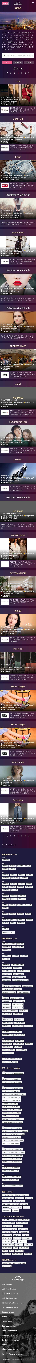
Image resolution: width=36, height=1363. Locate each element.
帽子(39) (14, 1241)
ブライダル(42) (6, 1253)
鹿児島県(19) (21, 922)
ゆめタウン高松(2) (19, 1034)
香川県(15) (12, 913)
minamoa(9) (28, 1025)
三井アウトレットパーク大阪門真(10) (12, 1161)
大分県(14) (5, 922)
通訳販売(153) (6, 1210)
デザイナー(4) (19, 1198)
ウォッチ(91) (16, 1238)
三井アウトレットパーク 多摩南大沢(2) (12, 1088)
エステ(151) (17, 1235)
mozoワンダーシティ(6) (9, 992)
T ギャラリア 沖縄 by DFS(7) (10, 1062)
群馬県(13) (21, 874)
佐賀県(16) (14, 919)
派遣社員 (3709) (7, 1263)
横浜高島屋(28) (6, 977)
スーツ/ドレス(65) (18, 1226)
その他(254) (15, 1210)
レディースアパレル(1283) (9, 1220)
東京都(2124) (14, 878)
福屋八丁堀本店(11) (8, 1022)
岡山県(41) (20, 905)
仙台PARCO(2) (6, 955)
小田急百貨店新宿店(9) (17, 965)
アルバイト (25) (7, 1266)
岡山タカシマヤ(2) (7, 1019)
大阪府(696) (22, 895)
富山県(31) (13, 883)
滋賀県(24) (5, 895)
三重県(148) (14, 890)
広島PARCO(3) (6, 1025)
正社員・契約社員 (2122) (19, 1263)
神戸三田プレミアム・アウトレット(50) (12, 1155)
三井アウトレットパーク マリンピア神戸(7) (13, 1152)
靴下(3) (11, 1250)
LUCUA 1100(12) (7, 1013)
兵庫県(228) (6, 899)
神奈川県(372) (23, 878)
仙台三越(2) (15, 955)
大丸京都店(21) (6, 1004)
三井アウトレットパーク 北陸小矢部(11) (13, 1140)
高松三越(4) (6, 1031)
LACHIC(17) (18, 989)
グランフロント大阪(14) (17, 998)
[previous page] (7, 73)
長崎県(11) (21, 919)
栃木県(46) (13, 874)
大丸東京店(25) (18, 968)
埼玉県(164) (29, 874)
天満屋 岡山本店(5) (19, 1022)
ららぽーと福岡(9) (21, 1050)
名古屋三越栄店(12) (8, 989)
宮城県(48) (20, 865)
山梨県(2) (5, 887)
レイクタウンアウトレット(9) (10, 1103)
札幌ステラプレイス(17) (9, 943)
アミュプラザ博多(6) (8, 1053)
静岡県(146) (29, 887)
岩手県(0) (12, 865)
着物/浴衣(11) (19, 1250)
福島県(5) (12, 869)
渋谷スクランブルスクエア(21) (20, 980)
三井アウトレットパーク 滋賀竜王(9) (12, 1158)
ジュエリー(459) (7, 1238)
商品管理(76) (15, 1204)
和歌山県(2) (22, 899)
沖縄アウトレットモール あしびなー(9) (12, 1185)
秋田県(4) (27, 865)
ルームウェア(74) (24, 1247)
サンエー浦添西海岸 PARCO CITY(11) (12, 1059)
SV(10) (11, 1198)
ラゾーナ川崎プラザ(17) (19, 977)
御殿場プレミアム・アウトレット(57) (12, 1128)
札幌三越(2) (20, 943)
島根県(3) (12, 905)
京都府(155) (14, 895)
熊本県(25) (29, 919)
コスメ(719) (14, 1232)
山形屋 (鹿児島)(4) (7, 1046)
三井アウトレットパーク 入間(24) (11, 1106)
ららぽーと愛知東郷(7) (23, 992)
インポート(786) (7, 1226)
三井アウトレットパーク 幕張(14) (11, 1091)
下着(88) (5, 1250)
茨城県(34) (5, 874)
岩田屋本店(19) (19, 1040)
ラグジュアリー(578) (22, 1223)
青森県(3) (5, 865)
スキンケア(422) (24, 1232)
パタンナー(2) (29, 1198)
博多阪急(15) (29, 1043)
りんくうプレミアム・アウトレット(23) (12, 1149)
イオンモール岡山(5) (17, 1025)
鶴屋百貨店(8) (17, 1046)
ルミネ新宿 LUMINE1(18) (9, 971)
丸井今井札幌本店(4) (18, 947)
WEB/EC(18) (27, 1207)
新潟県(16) (5, 883)
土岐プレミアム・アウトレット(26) (11, 1137)
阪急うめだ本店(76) (18, 1004)
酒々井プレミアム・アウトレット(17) (12, 1110)
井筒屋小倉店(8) (7, 1043)
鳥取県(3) (5, 905)
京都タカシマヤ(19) (18, 1007)
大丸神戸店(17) (23, 1010)
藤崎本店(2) (6, 959)
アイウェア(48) (22, 1241)
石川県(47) (21, 883)
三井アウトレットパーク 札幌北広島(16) (13, 1073)
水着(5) (15, 1247)
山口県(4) (5, 908)
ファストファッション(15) (9, 1229)
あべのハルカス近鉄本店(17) (10, 1010)
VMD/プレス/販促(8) (19, 1201)
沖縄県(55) (5, 928)
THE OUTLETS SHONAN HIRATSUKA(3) (12, 1122)
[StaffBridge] (18, 3)
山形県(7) (5, 869)
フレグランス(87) (7, 1235)
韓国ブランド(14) (22, 1229)
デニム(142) (6, 1232)
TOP (3, 845)
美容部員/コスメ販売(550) (21, 1195)
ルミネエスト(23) (7, 974)
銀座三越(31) (6, 965)
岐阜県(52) (20, 887)
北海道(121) (6, 860)
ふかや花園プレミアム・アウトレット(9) (13, 1119)
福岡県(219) (6, 919)
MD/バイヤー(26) (7, 1201)
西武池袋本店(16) (7, 968)
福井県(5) (28, 883)
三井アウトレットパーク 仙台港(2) (11, 1079)
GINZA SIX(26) (6, 980)
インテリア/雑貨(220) (8, 1244)
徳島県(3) (5, 913)
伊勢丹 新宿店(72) (18, 974)
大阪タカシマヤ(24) (19, 1001)
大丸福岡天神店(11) (18, 1043)
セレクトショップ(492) (8, 1223)
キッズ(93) (25, 1235)
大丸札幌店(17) (6, 947)
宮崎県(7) (13, 922)
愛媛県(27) (20, 913)
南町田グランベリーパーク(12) (10, 1116)
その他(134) (28, 1253)
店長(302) (5, 1198)
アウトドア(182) (7, 1247)
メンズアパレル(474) (23, 1220)
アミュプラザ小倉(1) (8, 1040)
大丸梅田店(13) (6, 1007)
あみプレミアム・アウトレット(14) (11, 1113)
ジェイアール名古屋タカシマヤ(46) (11, 986)
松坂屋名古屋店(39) (27, 986)
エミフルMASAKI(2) (8, 1034)
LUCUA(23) (5, 998)
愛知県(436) (6, 890)
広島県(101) (28, 905)
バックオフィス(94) (16, 1207)
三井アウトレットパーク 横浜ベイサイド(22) (14, 1094)
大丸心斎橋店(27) (7, 1001)
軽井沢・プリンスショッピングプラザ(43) (13, 1134)
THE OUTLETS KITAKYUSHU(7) (10, 1179)
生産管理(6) (24, 1204)
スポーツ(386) (28, 1244)
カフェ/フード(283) (17, 1253)
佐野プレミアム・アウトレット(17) (11, 1100)
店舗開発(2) (6, 1207)
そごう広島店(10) (18, 1019)
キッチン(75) (19, 1244)
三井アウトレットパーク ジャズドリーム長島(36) (15, 1131)
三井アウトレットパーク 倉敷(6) (11, 1167)
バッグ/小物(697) (26, 1238)
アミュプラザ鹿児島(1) (8, 1050)
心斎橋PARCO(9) (18, 1013)
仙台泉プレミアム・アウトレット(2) (12, 1082)
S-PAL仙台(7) (24, 955)
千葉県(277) (6, 878)
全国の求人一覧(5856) (8, 932)
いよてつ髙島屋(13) (16, 1031)
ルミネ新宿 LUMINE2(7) (23, 971)
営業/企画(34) (6, 1204)
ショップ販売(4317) (8, 1195)
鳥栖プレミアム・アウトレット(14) (11, 1176)
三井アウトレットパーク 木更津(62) (11, 1097)
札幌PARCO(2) (6, 950)
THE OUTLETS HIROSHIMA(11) (10, 1170)
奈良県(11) (14, 899)
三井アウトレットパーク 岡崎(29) (11, 1143)
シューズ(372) (6, 1241)
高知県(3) (28, 913)
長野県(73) (12, 887)
